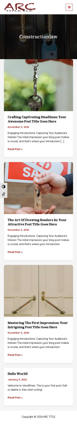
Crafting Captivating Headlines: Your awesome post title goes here (37, 119)
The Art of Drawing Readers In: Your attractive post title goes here (37, 222)
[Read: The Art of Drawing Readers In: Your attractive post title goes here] (38, 187)
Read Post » (15, 149)
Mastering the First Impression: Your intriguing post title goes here (38, 324)
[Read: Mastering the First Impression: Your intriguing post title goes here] (38, 290)
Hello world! (18, 373)
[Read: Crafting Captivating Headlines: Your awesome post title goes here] (38, 85)
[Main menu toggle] (69, 7)
